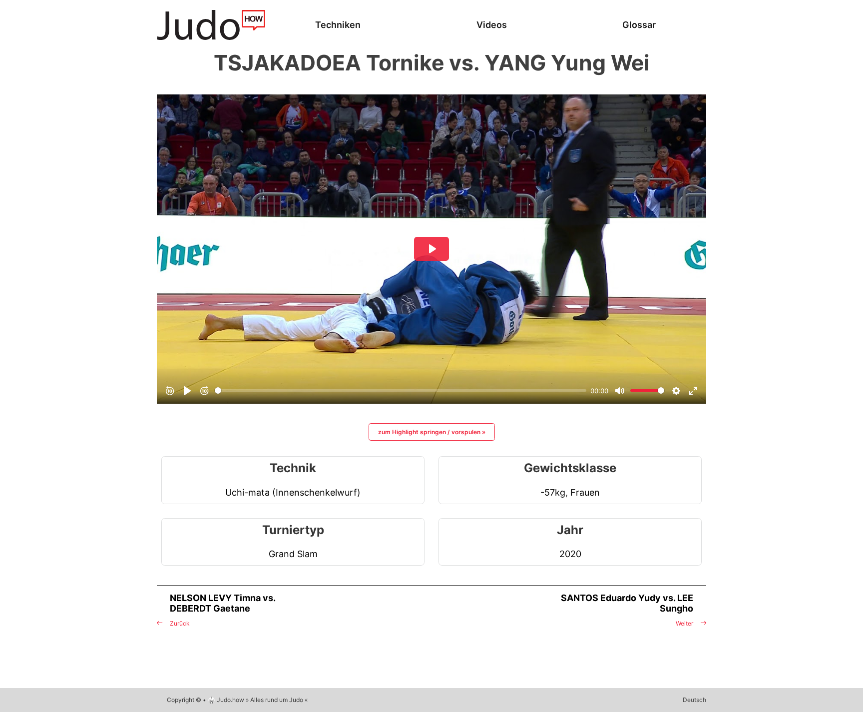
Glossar (639, 24)
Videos (491, 24)
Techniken (338, 24)
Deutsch (694, 700)
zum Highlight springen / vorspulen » (431, 432)
